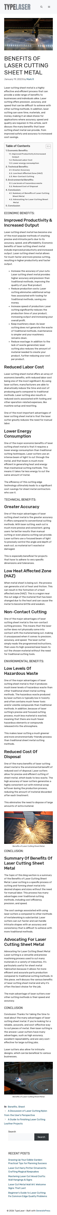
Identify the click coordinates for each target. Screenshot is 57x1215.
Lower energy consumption (26, 163)
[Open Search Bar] (41, 7)
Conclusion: (14, 190)
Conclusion (14, 205)
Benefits (12, 1106)
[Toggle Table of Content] (47, 146)
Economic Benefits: (18, 150)
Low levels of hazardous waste (27, 183)
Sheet (21, 1106)
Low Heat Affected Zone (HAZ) (28, 173)
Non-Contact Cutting (23, 176)
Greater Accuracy (21, 170)
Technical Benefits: (18, 166)
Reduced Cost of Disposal (25, 186)
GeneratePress (43, 1210)
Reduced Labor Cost (22, 160)
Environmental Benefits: (21, 180)
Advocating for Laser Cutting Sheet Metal (30, 200)
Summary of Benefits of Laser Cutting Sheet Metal (31, 194)
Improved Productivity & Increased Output (29, 155)
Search (12, 1131)
